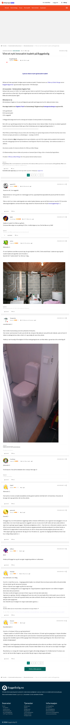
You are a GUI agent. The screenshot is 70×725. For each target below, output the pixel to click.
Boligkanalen (27, 709)
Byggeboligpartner (8, 84)
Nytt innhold (35, 7)
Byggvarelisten (27, 714)
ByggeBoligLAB (13, 59)
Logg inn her (40, 170)
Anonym (12, 621)
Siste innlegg (13, 7)
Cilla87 (11, 485)
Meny (65, 2)
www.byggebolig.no (54, 203)
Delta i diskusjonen (35, 669)
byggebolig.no (19, 694)
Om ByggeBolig (50, 706)
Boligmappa (27, 706)
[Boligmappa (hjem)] (8, 3)
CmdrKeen (12, 459)
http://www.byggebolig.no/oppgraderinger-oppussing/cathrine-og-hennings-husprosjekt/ (40, 612)
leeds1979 (12, 184)
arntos (11, 241)
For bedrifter (46, 2)
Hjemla (25, 707)
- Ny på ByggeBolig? (7, 712)
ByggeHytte (27, 710)
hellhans (12, 549)
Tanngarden (13, 318)
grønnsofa (12, 510)
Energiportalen (27, 715)
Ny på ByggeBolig (50, 709)
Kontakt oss (49, 707)
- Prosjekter (5, 707)
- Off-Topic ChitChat (7, 714)
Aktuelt (7, 7)
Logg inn (55, 2)
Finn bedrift (27, 7)
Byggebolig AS (12, 722)
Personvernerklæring (51, 714)
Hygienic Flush (20, 106)
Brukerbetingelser (50, 710)
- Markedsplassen (6, 710)
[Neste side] (42, 175)
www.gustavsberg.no (50, 106)
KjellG (11, 217)
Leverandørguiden (28, 712)
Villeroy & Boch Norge (54, 82)
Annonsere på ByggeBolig (52, 712)
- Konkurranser (6, 709)
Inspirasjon (43, 7)
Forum (20, 7)
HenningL (12, 571)
